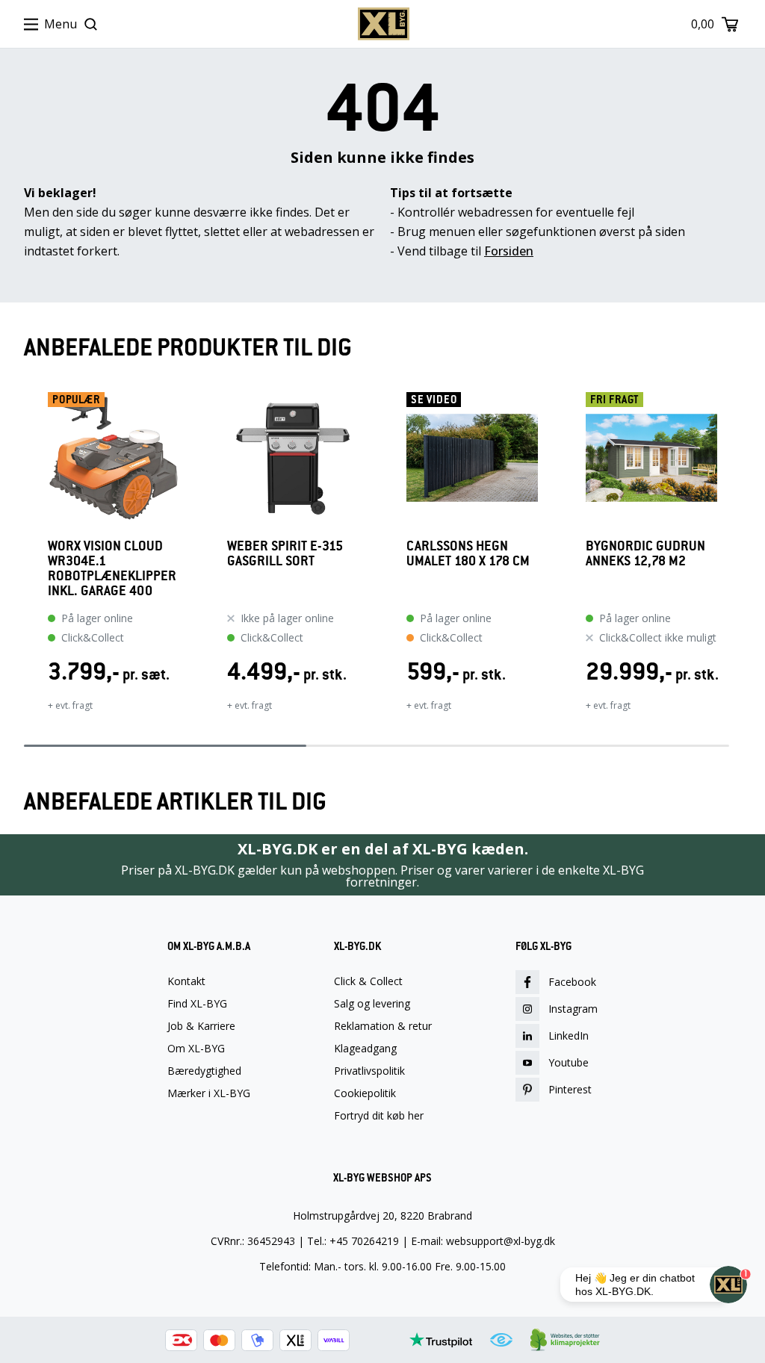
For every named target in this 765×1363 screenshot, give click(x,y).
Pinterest (570, 1089)
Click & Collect (368, 981)
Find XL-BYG (197, 1004)
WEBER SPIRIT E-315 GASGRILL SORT (285, 553)
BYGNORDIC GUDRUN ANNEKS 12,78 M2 (645, 553)
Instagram (573, 1009)
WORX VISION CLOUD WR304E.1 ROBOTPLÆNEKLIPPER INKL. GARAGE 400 (112, 568)
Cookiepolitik (365, 1093)
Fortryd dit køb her (379, 1116)
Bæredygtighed (204, 1071)
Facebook (572, 982)
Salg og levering (372, 1004)
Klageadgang (365, 1048)
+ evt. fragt (70, 705)
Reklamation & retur (383, 1026)
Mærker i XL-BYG (208, 1093)
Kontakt (186, 981)
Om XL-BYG (196, 1048)
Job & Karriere (201, 1026)
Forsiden (508, 251)
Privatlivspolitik (369, 1071)
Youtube (568, 1062)
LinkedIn (568, 1035)
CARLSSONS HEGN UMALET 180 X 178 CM (468, 553)
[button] (24, 561)
